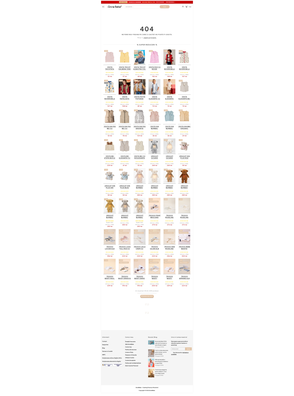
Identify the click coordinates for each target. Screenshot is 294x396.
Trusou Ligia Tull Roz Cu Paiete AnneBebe (125, 249)
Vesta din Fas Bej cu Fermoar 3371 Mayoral (125, 129)
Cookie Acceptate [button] (130, 360)
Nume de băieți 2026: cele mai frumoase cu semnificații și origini (161, 343)
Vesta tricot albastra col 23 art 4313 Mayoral (139, 70)
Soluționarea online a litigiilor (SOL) (112, 358)
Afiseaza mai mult (147, 296)
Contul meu (128, 347)
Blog (103, 348)
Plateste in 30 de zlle (131, 355)
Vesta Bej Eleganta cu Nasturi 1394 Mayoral (124, 159)
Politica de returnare (130, 349)
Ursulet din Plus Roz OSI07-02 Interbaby (184, 159)
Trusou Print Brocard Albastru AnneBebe (155, 218)
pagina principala (150, 37)
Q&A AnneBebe (129, 344)
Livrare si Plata (129, 352)
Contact (104, 341)
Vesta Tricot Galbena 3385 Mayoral (125, 69)
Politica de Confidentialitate (133, 363)
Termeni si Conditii (107, 351)
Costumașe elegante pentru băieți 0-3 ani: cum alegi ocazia (161, 371)
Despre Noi (105, 344)
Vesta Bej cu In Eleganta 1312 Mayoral (139, 158)
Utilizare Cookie (129, 357)
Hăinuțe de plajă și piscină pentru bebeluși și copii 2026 (161, 361)
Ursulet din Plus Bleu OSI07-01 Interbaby (125, 189)
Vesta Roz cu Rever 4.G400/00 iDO (155, 70)
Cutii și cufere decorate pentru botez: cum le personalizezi (161, 352)
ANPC (104, 354)
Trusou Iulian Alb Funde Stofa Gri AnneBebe (154, 249)
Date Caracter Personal (131, 365)
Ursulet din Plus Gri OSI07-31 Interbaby (110, 189)
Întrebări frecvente (130, 341)
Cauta (164, 6)
